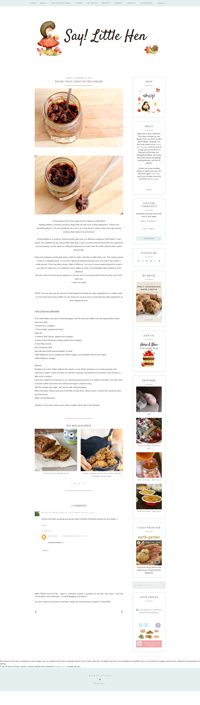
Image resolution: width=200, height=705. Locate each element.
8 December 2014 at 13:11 (74, 536)
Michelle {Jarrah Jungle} (54, 512)
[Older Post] (122, 611)
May (149, 414)
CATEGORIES (146, 3)
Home (33, 3)
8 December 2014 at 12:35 (81, 512)
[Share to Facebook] (80, 483)
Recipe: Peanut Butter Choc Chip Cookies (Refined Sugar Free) (102, 474)
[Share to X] (75, 483)
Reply (44, 525)
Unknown (53, 536)
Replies (48, 531)
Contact (131, 3)
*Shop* (79, 3)
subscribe (155, 173)
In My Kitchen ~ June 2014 (149, 511)
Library (118, 3)
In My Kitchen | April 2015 (149, 480)
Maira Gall (100, 683)
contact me (60, 666)
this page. (155, 179)
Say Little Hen (103, 675)
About (43, 3)
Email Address (149, 221)
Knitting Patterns (61, 3)
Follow (149, 190)
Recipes (106, 3)
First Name (149, 229)
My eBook (92, 3)
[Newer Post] (36, 611)
